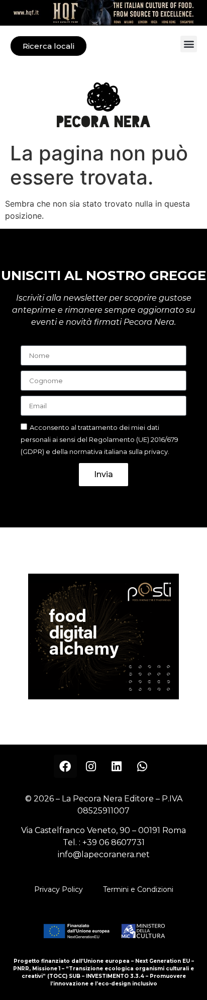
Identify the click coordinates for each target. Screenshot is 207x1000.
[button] (188, 44)
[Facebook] (65, 766)
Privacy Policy (58, 889)
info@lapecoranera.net (104, 854)
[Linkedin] (116, 766)
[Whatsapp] (142, 766)
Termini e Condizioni (138, 889)
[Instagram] (90, 766)
